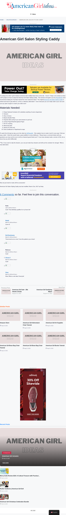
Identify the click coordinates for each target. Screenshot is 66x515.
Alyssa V (7, 257)
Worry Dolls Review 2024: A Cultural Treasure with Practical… (20, 476)
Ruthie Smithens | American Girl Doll (12, 488)
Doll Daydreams (10, 235)
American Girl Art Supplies (54, 323)
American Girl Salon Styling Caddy (53, 99)
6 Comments (7, 194)
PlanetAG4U (59, 97)
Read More (6, 462)
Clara (6, 272)
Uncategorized (11, 19)
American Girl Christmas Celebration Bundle (14, 501)
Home (2, 19)
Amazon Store (4, 323)
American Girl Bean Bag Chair (32, 345)
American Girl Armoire (10, 456)
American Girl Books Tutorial (55, 345)
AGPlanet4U (29, 133)
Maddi (7, 220)
